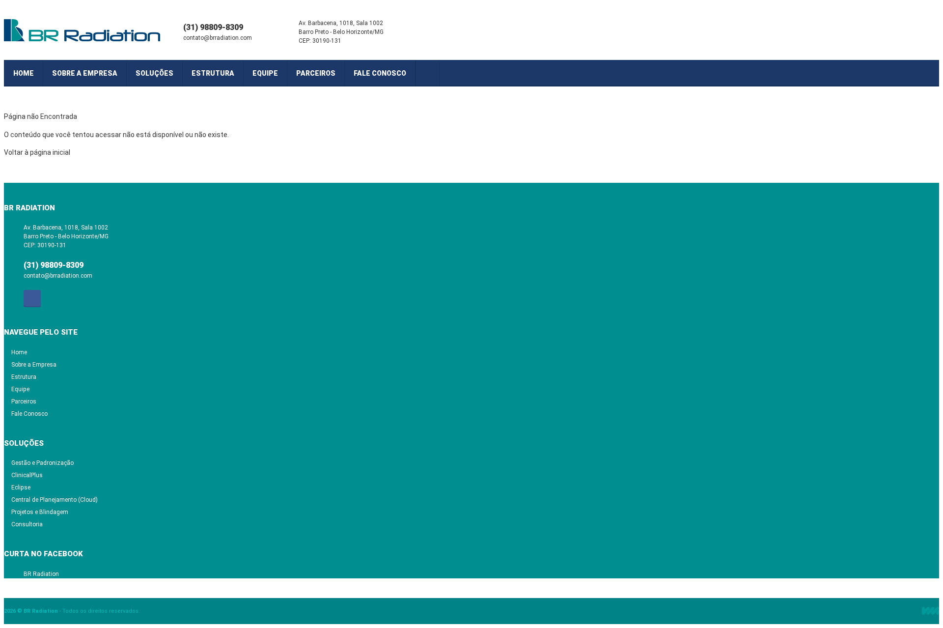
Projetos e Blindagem (39, 512)
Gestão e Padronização (42, 462)
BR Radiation (41, 574)
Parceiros (315, 73)
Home (23, 73)
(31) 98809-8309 (213, 27)
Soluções (154, 73)
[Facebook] (427, 73)
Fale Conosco (380, 73)
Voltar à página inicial (37, 152)
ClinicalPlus (27, 475)
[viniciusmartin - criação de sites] (930, 611)
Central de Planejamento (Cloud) (54, 499)
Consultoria (27, 524)
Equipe (265, 73)
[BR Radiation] (82, 31)
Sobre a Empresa (84, 73)
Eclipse (20, 487)
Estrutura (213, 73)
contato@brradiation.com (217, 37)
